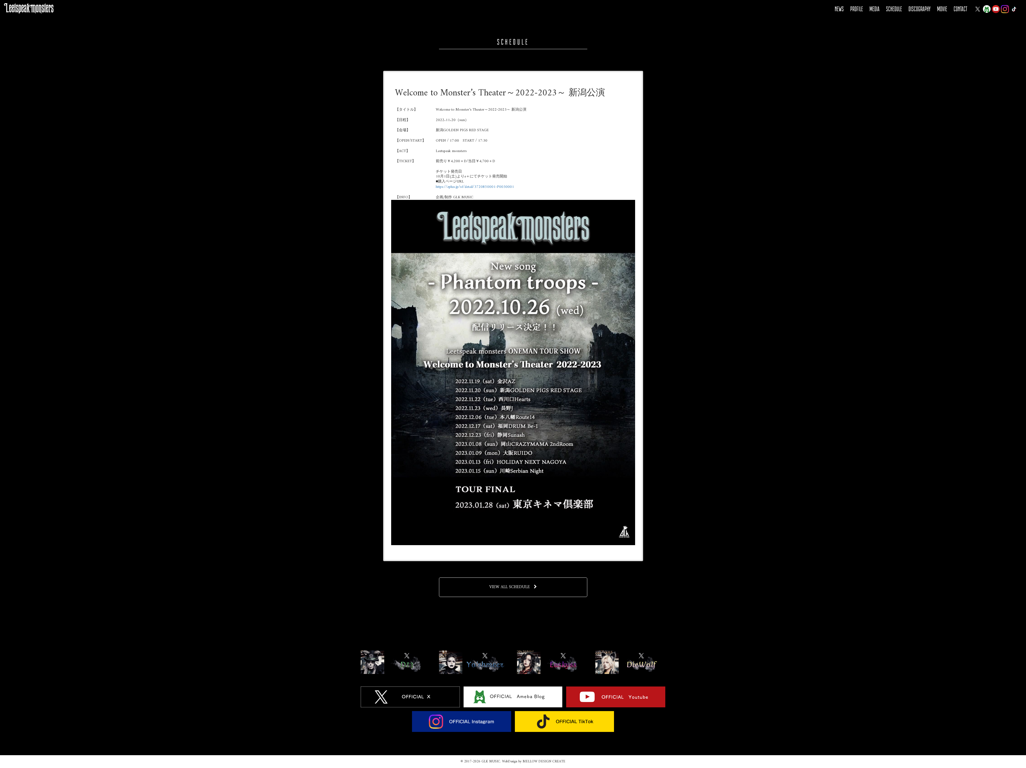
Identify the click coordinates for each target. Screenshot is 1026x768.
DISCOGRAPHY (919, 9)
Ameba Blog (987, 9)
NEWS (839, 9)
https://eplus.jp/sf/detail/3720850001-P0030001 (475, 187)
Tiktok (1014, 9)
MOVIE (942, 9)
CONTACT (960, 9)
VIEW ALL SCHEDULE (509, 587)
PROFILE (856, 9)
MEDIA (874, 9)
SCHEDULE (894, 9)
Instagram (1005, 9)
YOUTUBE (996, 9)
